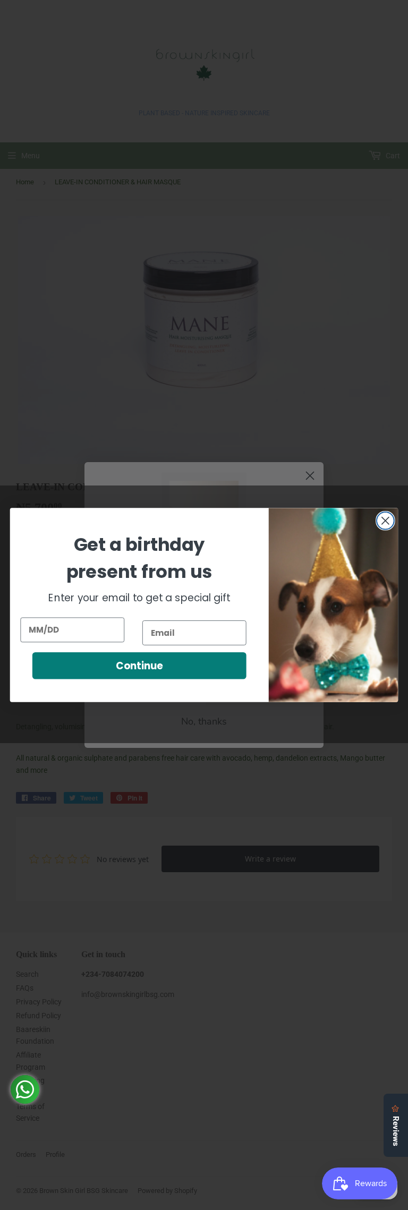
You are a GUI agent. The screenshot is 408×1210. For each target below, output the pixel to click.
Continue (139, 665)
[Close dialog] (385, 521)
